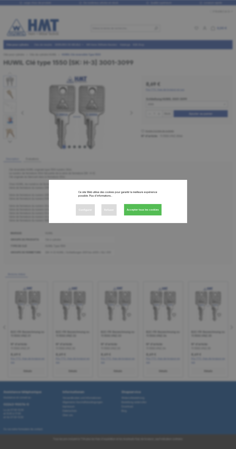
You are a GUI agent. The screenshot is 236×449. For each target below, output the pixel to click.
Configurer (85, 209)
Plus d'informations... (100, 195)
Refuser (109, 209)
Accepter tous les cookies (143, 209)
